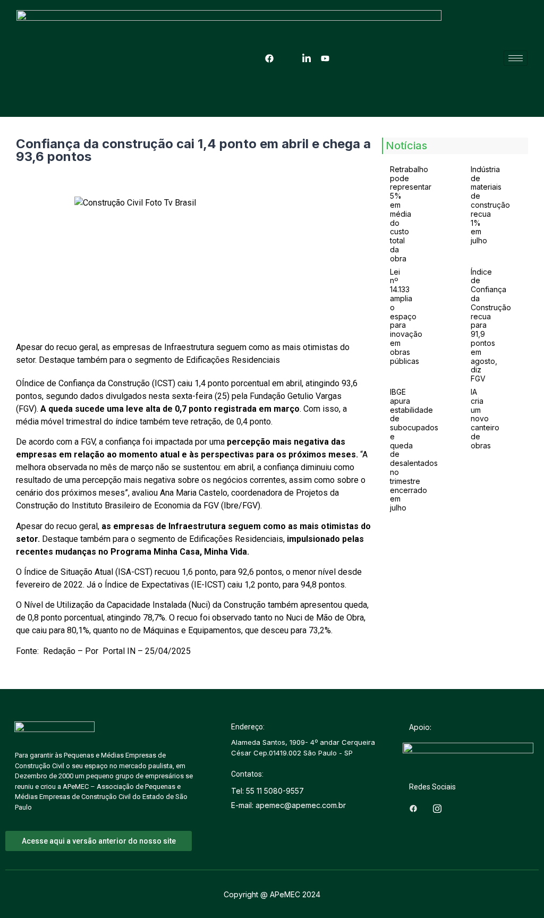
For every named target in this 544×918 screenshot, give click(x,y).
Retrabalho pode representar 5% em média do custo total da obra (410, 214)
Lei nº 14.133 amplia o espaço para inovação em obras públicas (406, 316)
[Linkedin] (306, 58)
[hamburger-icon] (516, 58)
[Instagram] (288, 58)
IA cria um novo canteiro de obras (485, 418)
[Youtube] (325, 58)
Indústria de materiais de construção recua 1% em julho (490, 205)
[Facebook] (269, 58)
